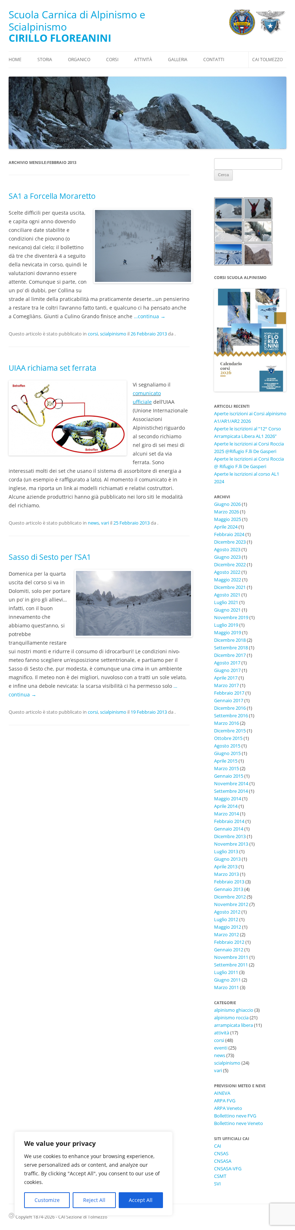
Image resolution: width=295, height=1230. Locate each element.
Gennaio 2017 (228, 700)
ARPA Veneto (228, 1108)
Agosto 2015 (227, 745)
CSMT (220, 1176)
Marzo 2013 (226, 874)
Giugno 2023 (227, 557)
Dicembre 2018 (230, 640)
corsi (93, 333)
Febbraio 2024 (229, 534)
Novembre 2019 (231, 617)
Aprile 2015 (225, 761)
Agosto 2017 (227, 662)
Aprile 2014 (225, 806)
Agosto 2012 (227, 912)
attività (221, 1032)
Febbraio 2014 (229, 821)
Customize (47, 1200)
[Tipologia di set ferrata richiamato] (66, 418)
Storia (44, 59)
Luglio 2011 (226, 972)
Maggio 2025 (227, 519)
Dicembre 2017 (230, 655)
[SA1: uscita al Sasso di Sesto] (132, 603)
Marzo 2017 (226, 685)
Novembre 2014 (231, 783)
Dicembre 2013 (230, 836)
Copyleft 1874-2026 (34, 1217)
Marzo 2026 (226, 511)
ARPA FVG (224, 1100)
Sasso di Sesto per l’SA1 (50, 557)
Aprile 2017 (225, 678)
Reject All (94, 1200)
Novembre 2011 (231, 957)
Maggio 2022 (227, 579)
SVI (217, 1183)
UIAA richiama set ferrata (52, 368)
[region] (93, 1173)
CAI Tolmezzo (267, 59)
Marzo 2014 (226, 813)
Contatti (213, 59)
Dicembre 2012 (230, 896)
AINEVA (222, 1093)
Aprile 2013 (225, 866)
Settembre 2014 (231, 791)
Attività (143, 59)
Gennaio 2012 (228, 949)
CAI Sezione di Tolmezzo (82, 1217)
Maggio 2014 (227, 798)
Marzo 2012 (226, 934)
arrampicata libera (233, 1025)
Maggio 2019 (227, 632)
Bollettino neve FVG (235, 1115)
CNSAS (221, 1153)
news (93, 523)
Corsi (112, 59)
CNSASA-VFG (227, 1168)
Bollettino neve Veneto (238, 1123)
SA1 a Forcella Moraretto (52, 196)
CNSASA (222, 1161)
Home (15, 59)
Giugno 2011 (227, 980)
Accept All (141, 1200)
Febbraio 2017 (229, 693)
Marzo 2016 (226, 723)
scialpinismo (113, 333)
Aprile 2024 (225, 526)
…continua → (149, 316)
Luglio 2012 (226, 919)
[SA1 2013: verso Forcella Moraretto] (142, 246)
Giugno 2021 (227, 610)
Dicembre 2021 (230, 587)
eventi (220, 1047)
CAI (217, 1146)
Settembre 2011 (231, 964)
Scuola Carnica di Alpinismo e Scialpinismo (77, 21)
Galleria (177, 59)
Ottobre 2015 (228, 738)
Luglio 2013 (226, 851)
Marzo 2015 (226, 768)
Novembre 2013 (231, 844)
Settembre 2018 (231, 647)
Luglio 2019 (226, 625)
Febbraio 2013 (229, 881)
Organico (79, 59)
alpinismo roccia (231, 1017)
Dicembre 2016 (230, 708)
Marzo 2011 (226, 987)
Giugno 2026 (227, 504)
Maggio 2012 (227, 927)
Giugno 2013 (227, 859)
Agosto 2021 (227, 594)
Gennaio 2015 (228, 776)
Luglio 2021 (226, 602)
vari (105, 523)
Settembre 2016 (231, 715)
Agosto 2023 (227, 549)
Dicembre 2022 (230, 564)
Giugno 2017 (227, 670)
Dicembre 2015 (230, 730)
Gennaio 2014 (228, 829)
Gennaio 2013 (228, 889)
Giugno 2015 (227, 753)
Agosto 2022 (227, 572)
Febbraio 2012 (229, 942)
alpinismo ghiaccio (233, 1010)
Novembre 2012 (231, 904)
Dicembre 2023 (230, 542)
